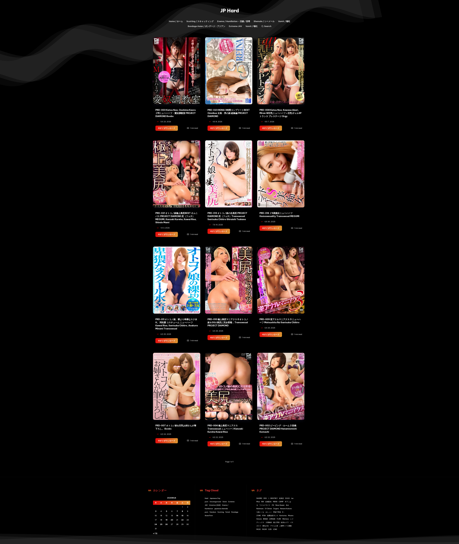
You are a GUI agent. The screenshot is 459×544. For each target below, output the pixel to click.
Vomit (224, 502)
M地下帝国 (277, 512)
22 (182, 520)
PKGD (258, 529)
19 (166, 520)
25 (161, 524)
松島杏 (281, 498)
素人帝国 (276, 522)
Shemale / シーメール (264, 21)
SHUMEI (259, 498)
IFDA (264, 515)
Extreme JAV (235, 26)
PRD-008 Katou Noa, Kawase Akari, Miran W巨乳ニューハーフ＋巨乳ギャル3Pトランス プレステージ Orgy (280, 113)
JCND (275, 529)
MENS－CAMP (278, 502)
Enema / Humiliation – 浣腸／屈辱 (233, 21)
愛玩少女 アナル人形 (270, 526)
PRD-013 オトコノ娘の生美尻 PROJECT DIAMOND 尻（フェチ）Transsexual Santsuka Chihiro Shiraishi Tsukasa (227, 216)
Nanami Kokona (286, 509)
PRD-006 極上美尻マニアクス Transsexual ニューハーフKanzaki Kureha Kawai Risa (225, 428)
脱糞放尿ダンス (272, 515)
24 (156, 524)
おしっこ (269, 512)
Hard (206, 498)
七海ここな (260, 512)
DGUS (287, 498)
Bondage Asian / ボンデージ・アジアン (206, 26)
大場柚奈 (269, 522)
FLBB (279, 519)
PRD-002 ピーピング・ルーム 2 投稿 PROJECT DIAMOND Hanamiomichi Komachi (278, 428)
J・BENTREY (273, 498)
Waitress (285, 519)
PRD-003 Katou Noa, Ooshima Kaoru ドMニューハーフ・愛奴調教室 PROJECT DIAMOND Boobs (175, 113)
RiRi (262, 502)
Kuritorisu (283, 515)
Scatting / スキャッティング (200, 21)
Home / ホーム (176, 21)
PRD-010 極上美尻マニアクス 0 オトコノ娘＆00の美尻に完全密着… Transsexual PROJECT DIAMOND (228, 322)
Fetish (227, 512)
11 (161, 516)
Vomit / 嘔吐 (284, 21)
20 (172, 520)
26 (166, 524)
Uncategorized (215, 502)
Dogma (276, 509)
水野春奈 (272, 519)
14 (177, 516)
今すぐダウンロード (168, 129)
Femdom (213, 512)
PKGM (264, 529)
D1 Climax (268, 509)
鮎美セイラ (285, 522)
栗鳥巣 (265, 519)
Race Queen (280, 505)
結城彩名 (268, 502)
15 (182, 516)
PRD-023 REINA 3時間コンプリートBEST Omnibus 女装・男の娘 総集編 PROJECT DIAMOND (229, 113)
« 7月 (155, 533)
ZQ (273, 505)
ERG (265, 498)
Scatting (221, 512)
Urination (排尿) (215, 505)
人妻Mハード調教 (285, 526)
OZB (270, 529)
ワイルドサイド (264, 505)
